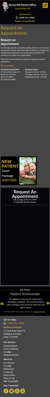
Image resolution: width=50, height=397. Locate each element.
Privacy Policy (9, 375)
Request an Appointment (25, 21)
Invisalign (7, 352)
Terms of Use (9, 378)
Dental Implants (10, 346)
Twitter (11, 391)
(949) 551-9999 (30, 200)
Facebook (5, 391)
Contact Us (8, 372)
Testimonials (8, 369)
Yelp (22, 391)
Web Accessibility (10, 381)
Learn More (9, 179)
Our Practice (8, 363)
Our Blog (7, 366)
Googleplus (17, 391)
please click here (39, 312)
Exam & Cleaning (10, 349)
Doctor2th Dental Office (19, 6)
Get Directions (25, 14)
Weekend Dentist (10, 355)
